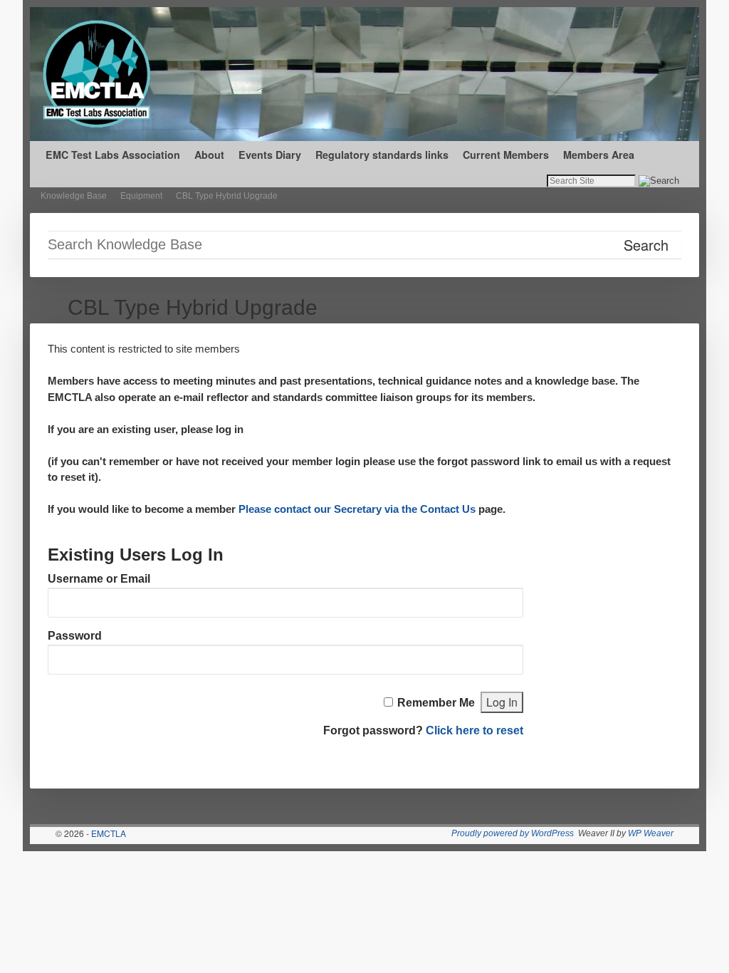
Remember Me (436, 703)
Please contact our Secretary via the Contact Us (357, 509)
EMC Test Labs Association (113, 154)
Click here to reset (474, 730)
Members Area (598, 154)
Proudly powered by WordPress (512, 833)
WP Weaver (650, 833)
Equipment (141, 196)
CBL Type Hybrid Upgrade (227, 196)
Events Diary (269, 154)
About (209, 154)
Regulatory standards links (382, 154)
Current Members (506, 154)
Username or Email (99, 579)
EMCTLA (108, 833)
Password (75, 636)
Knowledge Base (74, 196)
